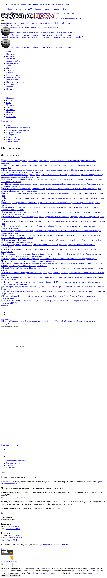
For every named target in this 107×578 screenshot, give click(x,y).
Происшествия (12, 80)
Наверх (4, 549)
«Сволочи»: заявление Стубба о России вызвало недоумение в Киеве (37, 9)
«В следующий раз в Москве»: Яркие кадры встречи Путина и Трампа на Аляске (49, 260)
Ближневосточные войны (17, 130)
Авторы (9, 107)
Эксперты (10, 109)
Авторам (10, 465)
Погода (9, 87)
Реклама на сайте (14, 463)
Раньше (4, 305)
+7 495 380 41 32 (13, 540)
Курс (3, 25)
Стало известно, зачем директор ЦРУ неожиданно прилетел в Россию (37, 4)
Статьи (9, 100)
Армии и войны (13, 61)
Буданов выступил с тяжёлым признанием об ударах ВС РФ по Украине (38, 23)
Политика (10, 54)
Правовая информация (16, 461)
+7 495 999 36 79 (13, 529)
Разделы (4, 93)
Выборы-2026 (12, 135)
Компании (11, 116)
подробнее (95, 573)
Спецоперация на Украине (18, 128)
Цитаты (9, 112)
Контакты (10, 468)
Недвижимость (13, 77)
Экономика (11, 59)
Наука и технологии (15, 82)
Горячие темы (7, 121)
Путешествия (12, 63)
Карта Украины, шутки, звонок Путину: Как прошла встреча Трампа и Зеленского (51, 255)
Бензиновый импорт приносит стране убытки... (33, 35)
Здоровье (10, 70)
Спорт (9, 68)
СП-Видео (11, 105)
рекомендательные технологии (54, 544)
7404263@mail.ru (15, 538)
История (10, 89)
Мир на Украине (13, 132)
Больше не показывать (11, 576)
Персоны (10, 114)
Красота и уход (13, 139)
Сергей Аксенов (63, 35)
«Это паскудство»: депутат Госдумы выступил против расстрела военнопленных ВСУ (45, 37)
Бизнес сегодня (13, 75)
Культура (10, 84)
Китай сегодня (12, 142)
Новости (10, 98)
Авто (8, 66)
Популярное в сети (9, 445)
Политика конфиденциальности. (47, 573)
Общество (10, 56)
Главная (9, 52)
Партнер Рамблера (9, 561)
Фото (8, 102)
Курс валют (11, 137)
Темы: (9, 125)
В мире (9, 73)
